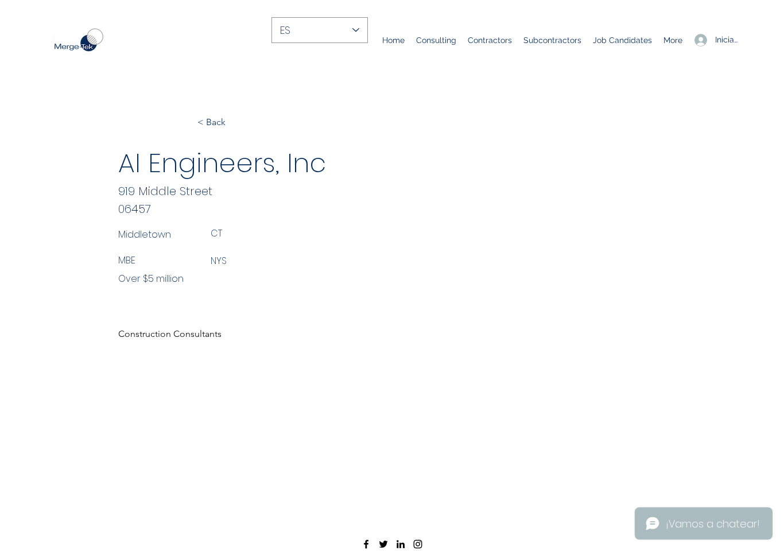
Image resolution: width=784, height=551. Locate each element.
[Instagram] (418, 544)
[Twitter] (383, 544)
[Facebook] (366, 544)
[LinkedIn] (400, 544)
